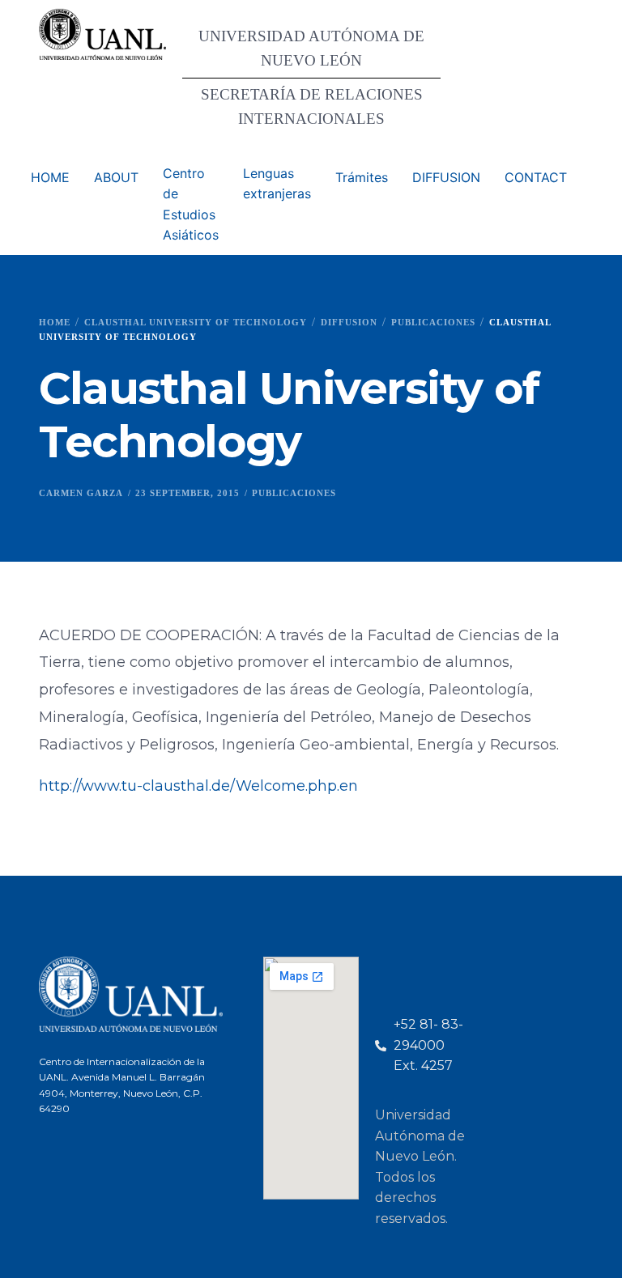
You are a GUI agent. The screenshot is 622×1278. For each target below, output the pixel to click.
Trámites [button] (361, 177)
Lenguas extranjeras (277, 183)
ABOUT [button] (116, 177)
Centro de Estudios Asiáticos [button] (191, 204)
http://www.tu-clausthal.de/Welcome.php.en (198, 786)
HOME (50, 177)
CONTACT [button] (536, 177)
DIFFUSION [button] (446, 177)
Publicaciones (294, 493)
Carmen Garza (81, 493)
